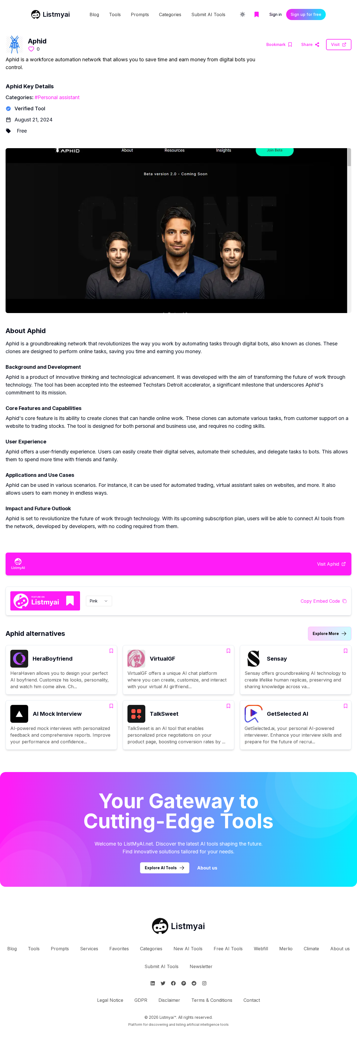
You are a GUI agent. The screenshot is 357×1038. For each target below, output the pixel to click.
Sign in (275, 14)
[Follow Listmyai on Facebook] (173, 983)
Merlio (286, 948)
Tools (115, 14)
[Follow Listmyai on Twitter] (163, 983)
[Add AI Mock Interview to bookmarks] (111, 706)
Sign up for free (306, 14)
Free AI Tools (228, 948)
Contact (251, 1000)
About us (207, 868)
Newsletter (201, 966)
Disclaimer (169, 1000)
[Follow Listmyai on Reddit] (194, 983)
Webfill (261, 948)
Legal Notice (110, 1000)
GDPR (140, 1000)
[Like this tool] (31, 49)
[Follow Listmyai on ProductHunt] (183, 983)
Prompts (140, 14)
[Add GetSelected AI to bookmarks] (345, 706)
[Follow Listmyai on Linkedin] (152, 983)
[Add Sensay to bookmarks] (345, 650)
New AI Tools (187, 948)
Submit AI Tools (208, 14)
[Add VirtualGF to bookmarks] (228, 650)
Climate (311, 948)
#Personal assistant (57, 97)
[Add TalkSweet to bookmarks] (228, 706)
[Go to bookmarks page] (257, 14)
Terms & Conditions (211, 1000)
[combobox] (99, 601)
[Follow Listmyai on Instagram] (204, 983)
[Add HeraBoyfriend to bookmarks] (111, 650)
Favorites (119, 948)
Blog (94, 14)
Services (89, 948)
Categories (170, 14)
